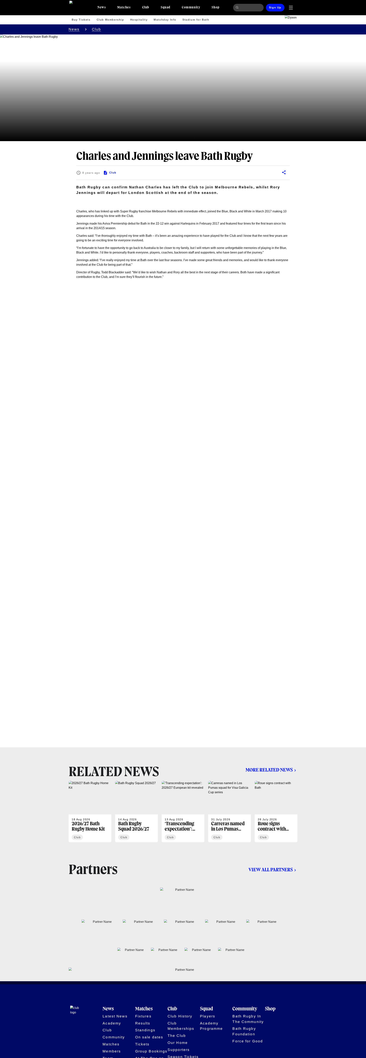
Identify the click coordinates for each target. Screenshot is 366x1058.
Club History (180, 1016)
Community (114, 1037)
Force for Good (247, 1041)
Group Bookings (151, 1051)
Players (207, 1016)
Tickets (142, 1044)
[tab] (101, 7)
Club (96, 29)
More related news (269, 770)
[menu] (291, 7)
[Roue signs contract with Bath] (276, 811)
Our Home (178, 1043)
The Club (177, 1036)
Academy (112, 1023)
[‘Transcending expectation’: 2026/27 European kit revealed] (183, 811)
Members (112, 1051)
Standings (145, 1030)
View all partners (271, 870)
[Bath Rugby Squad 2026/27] (136, 811)
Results (142, 1023)
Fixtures (143, 1016)
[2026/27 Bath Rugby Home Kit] (90, 811)
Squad (206, 1009)
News (74, 29)
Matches (111, 1044)
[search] (238, 8)
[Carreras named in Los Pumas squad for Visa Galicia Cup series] (229, 811)
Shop (270, 1009)
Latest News (115, 1016)
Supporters (179, 1050)
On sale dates (149, 1037)
